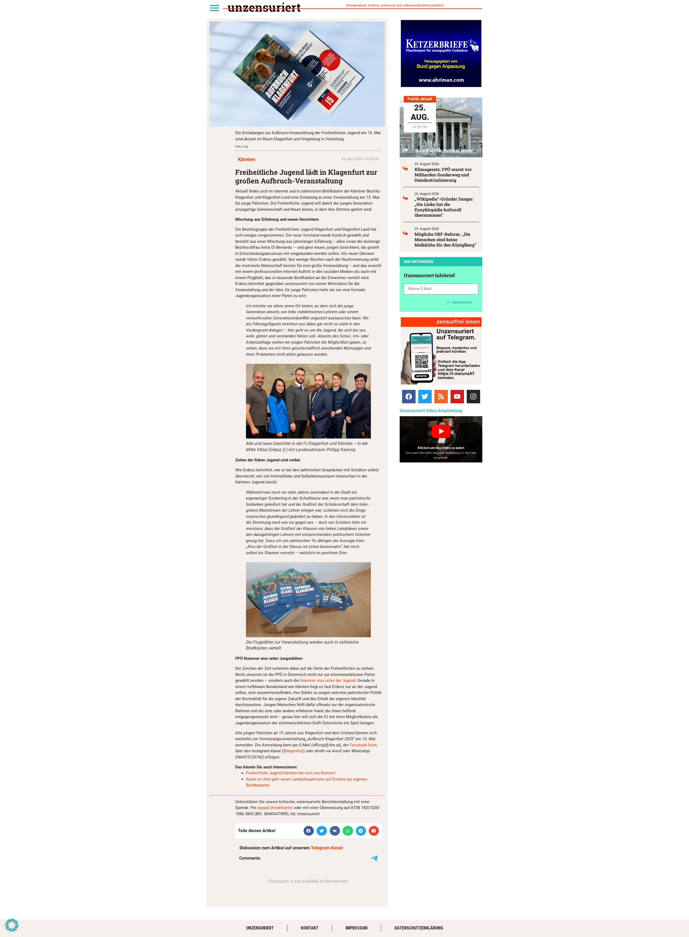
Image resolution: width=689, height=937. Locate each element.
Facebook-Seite (363, 745)
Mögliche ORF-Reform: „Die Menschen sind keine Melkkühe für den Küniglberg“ (445, 239)
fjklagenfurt (293, 751)
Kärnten (246, 159)
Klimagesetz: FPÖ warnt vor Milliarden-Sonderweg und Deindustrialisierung (443, 174)
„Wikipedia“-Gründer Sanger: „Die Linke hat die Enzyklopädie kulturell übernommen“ (444, 207)
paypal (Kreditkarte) (275, 807)
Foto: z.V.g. (242, 146)
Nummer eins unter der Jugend (327, 680)
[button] (214, 7)
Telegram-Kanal (326, 847)
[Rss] (441, 396)
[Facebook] (409, 396)
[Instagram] (473, 396)
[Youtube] (457, 396)
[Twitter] (425, 396)
